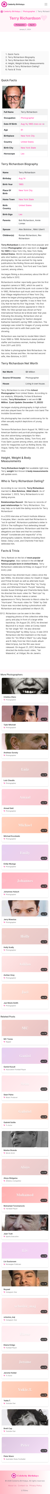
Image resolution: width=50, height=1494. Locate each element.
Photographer (29, 11)
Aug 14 (24, 124)
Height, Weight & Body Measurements (26, 63)
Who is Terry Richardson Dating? (23, 66)
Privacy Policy (35, 1485)
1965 (30, 124)
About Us (12, 1485)
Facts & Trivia (14, 69)
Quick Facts (13, 54)
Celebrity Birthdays (16, 4)
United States (27, 142)
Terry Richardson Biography (21, 57)
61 (22, 130)
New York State (28, 148)
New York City (28, 136)
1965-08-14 (39, 124)
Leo (22, 153)
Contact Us (23, 1485)
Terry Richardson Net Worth (21, 60)
